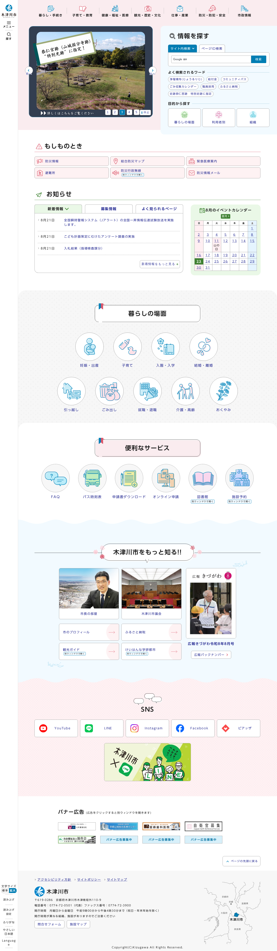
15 (252, 240)
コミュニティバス (235, 79)
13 (234, 240)
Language (9, 942)
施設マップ (78, 924)
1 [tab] (108, 112)
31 (207, 267)
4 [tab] (129, 112)
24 (207, 261)
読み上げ (8, 899)
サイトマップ (117, 879)
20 (234, 255)
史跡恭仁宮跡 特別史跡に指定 (191, 93)
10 (207, 240)
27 (234, 261)
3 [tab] (122, 112)
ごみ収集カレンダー (183, 86)
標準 (5, 890)
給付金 (212, 79)
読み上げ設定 (8, 911)
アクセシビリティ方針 (54, 879)
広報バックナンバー (209, 654)
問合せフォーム (49, 924)
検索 (258, 59)
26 (225, 261)
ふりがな (9, 922)
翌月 (224, 216)
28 (243, 261)
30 (199, 267)
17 (207, 255)
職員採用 (208, 86)
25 (216, 261)
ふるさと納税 (229, 86)
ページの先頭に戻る (244, 861)
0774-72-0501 (61, 905)
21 (243, 255)
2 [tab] (115, 112)
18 (216, 255)
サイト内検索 (181, 48)
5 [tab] (136, 112)
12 (225, 240)
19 (225, 255)
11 (216, 240)
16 (199, 255)
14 (243, 240)
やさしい (9, 932)
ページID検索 (212, 48)
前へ (29, 73)
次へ (152, 73)
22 (252, 255)
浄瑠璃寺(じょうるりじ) (186, 79)
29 (252, 261)
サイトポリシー (89, 879)
